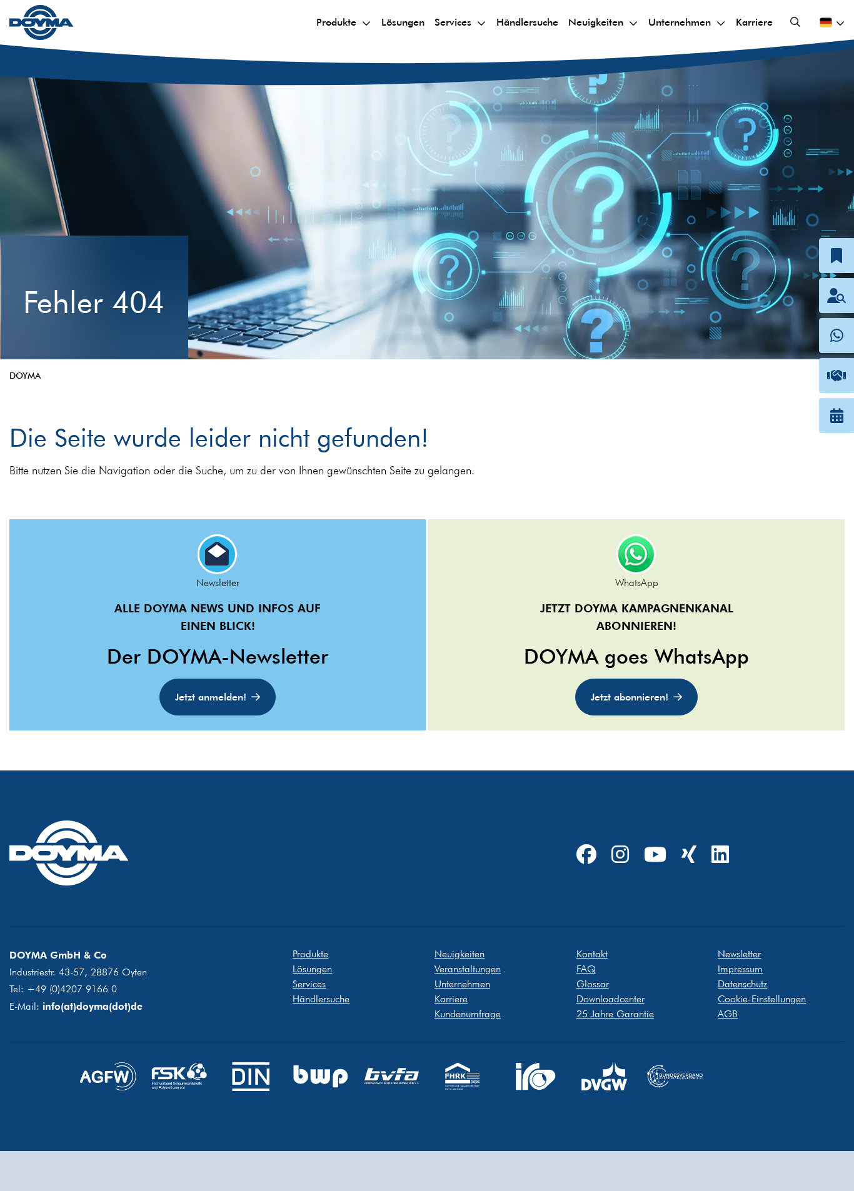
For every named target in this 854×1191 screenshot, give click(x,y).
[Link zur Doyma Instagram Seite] (620, 855)
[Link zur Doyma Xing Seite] (688, 855)
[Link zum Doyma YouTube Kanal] (655, 855)
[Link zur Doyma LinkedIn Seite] (720, 855)
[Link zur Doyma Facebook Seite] (586, 855)
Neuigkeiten (595, 22)
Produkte (336, 22)
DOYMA (25, 376)
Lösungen (402, 22)
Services (453, 22)
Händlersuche (527, 22)
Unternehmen (679, 22)
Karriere (754, 22)
